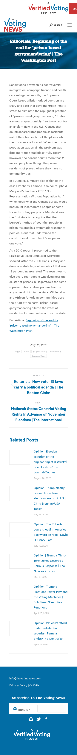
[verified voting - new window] (48, 15)
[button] (56, 24)
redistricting (55, 351)
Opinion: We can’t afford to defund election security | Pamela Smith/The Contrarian (50, 630)
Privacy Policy (18, 685)
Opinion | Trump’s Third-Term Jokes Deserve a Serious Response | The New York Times (50, 563)
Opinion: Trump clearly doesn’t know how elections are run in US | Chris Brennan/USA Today (50, 498)
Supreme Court (38, 356)
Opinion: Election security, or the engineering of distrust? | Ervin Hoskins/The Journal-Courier (50, 462)
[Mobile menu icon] (69, 25)
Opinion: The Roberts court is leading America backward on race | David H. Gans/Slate (51, 532)
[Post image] (19, 457)
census (26, 351)
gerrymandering (40, 351)
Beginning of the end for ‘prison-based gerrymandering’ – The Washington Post (34, 325)
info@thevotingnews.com (25, 678)
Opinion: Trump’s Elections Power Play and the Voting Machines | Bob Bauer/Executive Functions (50, 597)
